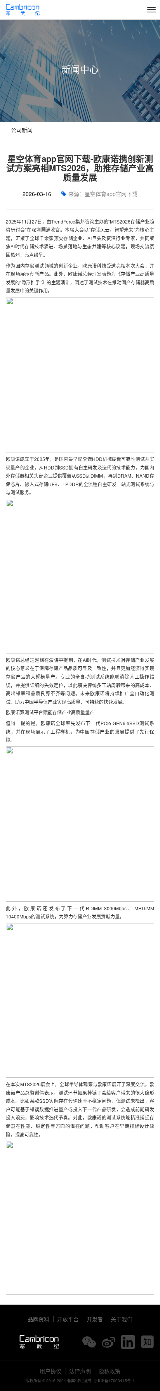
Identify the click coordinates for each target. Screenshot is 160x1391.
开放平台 (68, 1319)
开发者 (95, 1319)
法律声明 (80, 1371)
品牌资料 (38, 1319)
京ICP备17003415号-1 (114, 1380)
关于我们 (121, 1319)
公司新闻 (21, 130)
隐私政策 (109, 1371)
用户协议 (50, 1371)
